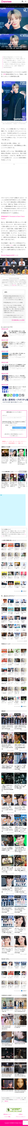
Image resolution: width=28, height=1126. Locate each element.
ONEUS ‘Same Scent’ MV (20, 1043)
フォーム (14, 285)
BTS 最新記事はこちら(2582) (18, 320)
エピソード (23, 441)
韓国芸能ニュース (5, 441)
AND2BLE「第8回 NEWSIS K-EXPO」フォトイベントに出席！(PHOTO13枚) (7, 727)
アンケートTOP (22, 471)
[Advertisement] (14, 180)
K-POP (25, 41)
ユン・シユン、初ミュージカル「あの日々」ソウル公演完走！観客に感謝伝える (20, 869)
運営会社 (6, 1101)
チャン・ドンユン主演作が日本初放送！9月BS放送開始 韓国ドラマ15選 (7, 849)
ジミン (11, 245)
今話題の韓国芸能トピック (12, 443)
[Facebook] (14, 395)
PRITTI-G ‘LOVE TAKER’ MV (7, 1090)
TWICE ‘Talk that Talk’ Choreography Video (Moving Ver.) (6, 1027)
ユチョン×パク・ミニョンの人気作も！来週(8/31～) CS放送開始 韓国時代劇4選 (7, 766)
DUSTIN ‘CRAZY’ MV (6, 1059)
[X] (5, 395)
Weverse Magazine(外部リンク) (9, 255)
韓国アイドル (21, 443)
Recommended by (17, 591)
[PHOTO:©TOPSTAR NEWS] (7, 718)
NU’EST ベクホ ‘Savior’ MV (20, 1059)
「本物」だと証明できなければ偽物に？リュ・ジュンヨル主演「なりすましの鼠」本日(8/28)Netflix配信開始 (7, 788)
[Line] (8, 395)
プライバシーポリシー (20, 1116)
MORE (24, 995)
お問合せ (21, 1114)
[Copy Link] (23, 395)
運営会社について (7, 1114)
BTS (5, 74)
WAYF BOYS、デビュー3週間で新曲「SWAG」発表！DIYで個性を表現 (20, 787)
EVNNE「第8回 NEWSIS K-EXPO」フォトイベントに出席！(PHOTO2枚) (20, 727)
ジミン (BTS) (18, 441)
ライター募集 (7, 1116)
